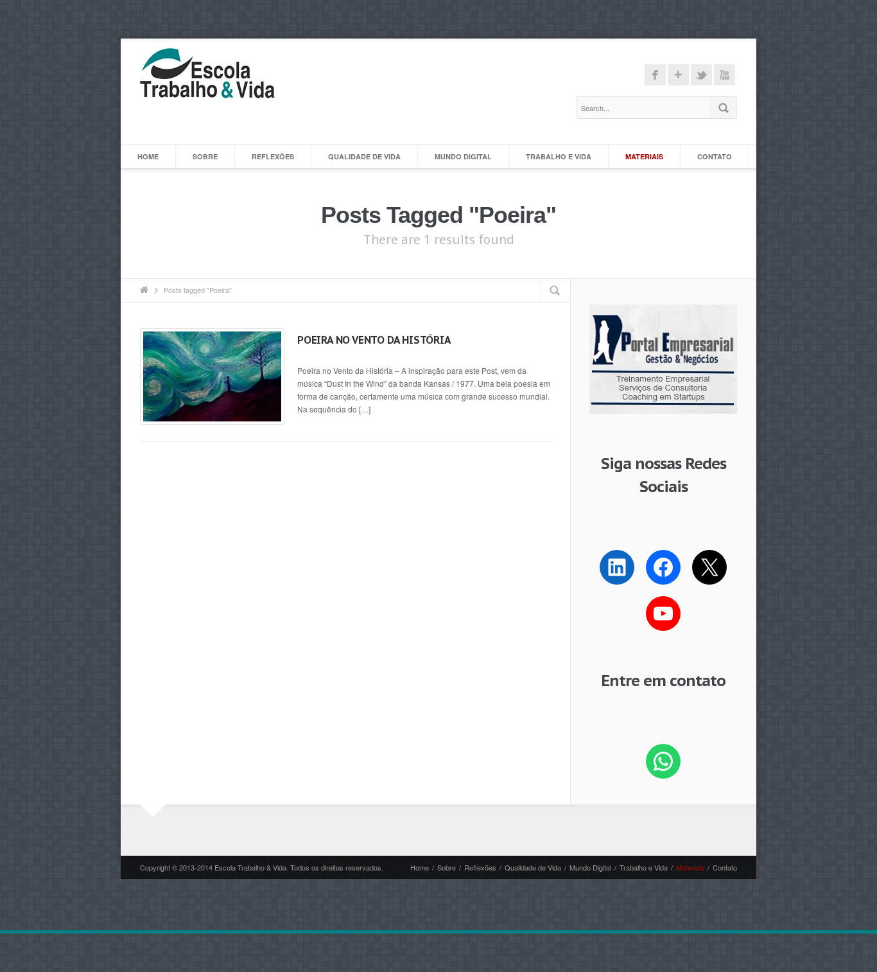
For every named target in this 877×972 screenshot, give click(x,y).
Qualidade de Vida (364, 156)
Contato (714, 156)
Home (148, 156)
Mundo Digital (463, 156)
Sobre (205, 156)
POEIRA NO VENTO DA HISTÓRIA (374, 339)
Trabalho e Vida (558, 156)
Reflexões (273, 156)
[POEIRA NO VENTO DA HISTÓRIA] (212, 376)
